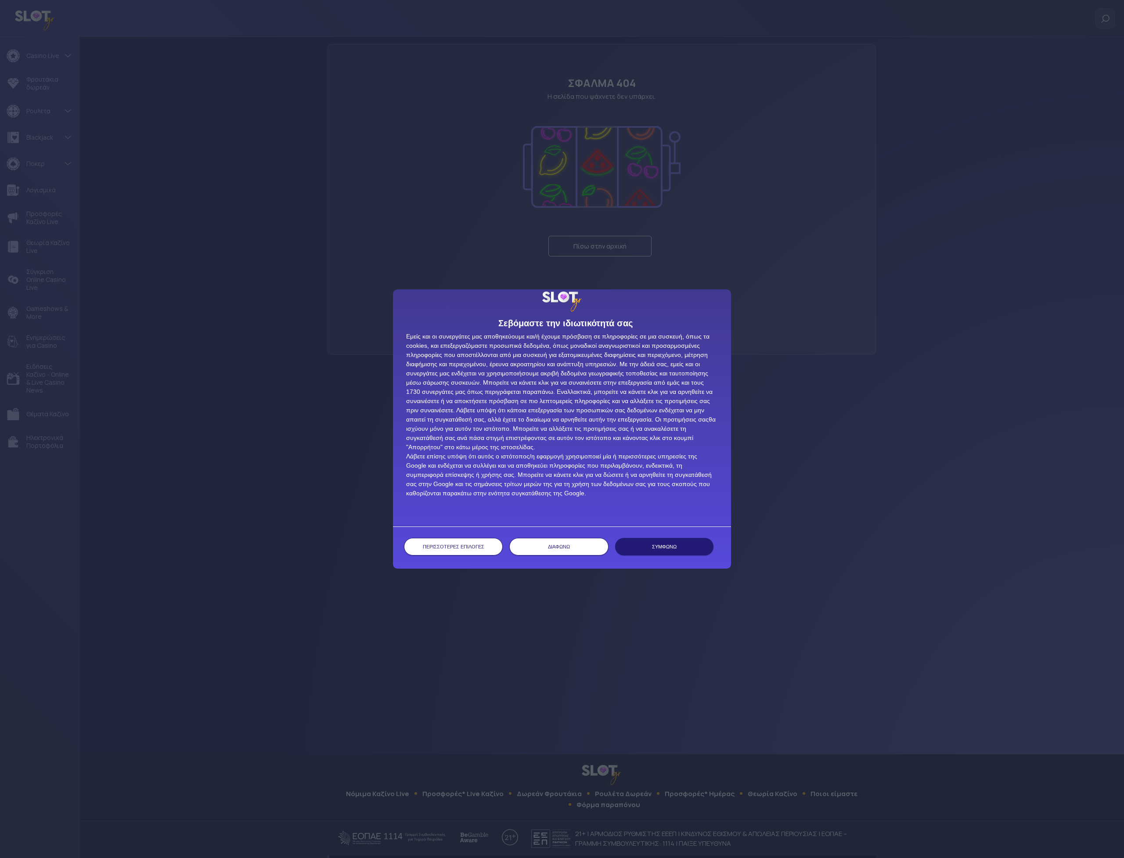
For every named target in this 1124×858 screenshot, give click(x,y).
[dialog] (562, 429)
